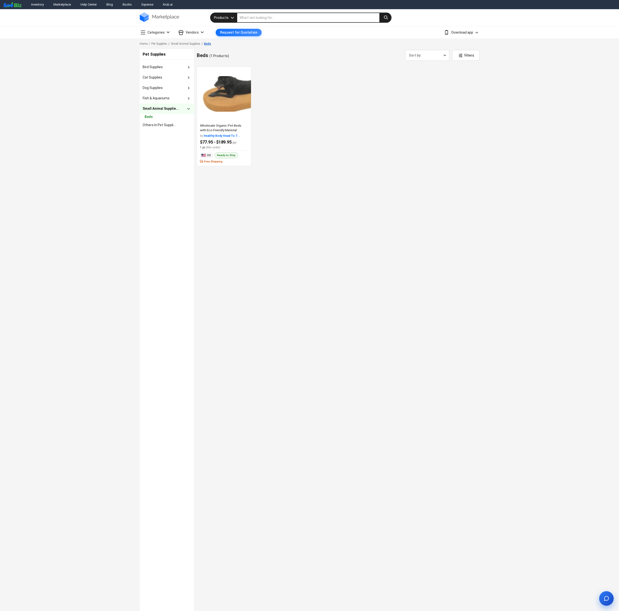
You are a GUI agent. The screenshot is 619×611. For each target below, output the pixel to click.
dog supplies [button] (153, 88)
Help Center (89, 4)
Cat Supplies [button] (152, 77)
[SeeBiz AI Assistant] (606, 598)
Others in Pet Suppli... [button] (159, 125)
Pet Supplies (159, 43)
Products (221, 18)
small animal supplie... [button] (161, 108)
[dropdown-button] (188, 67)
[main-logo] (159, 20)
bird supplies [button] (153, 67)
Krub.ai (168, 4)
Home (143, 43)
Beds (207, 43)
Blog (109, 4)
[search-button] (385, 18)
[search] (314, 18)
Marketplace (62, 4)
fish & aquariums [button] (156, 98)
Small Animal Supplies (185, 43)
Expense (147, 4)
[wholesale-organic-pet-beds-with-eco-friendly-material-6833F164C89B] (224, 94)
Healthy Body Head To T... (222, 136)
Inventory (37, 4)
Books (127, 4)
